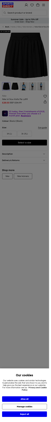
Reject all (24, 414)
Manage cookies (24, 406)
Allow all (25, 399)
